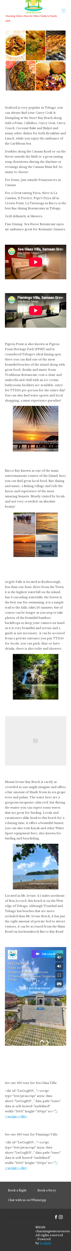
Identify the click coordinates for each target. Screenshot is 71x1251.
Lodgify (45, 1243)
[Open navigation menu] (63, 10)
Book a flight (17, 1190)
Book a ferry (46, 1190)
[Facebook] (56, 1217)
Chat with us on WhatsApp (27, 1200)
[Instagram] (60, 1217)
